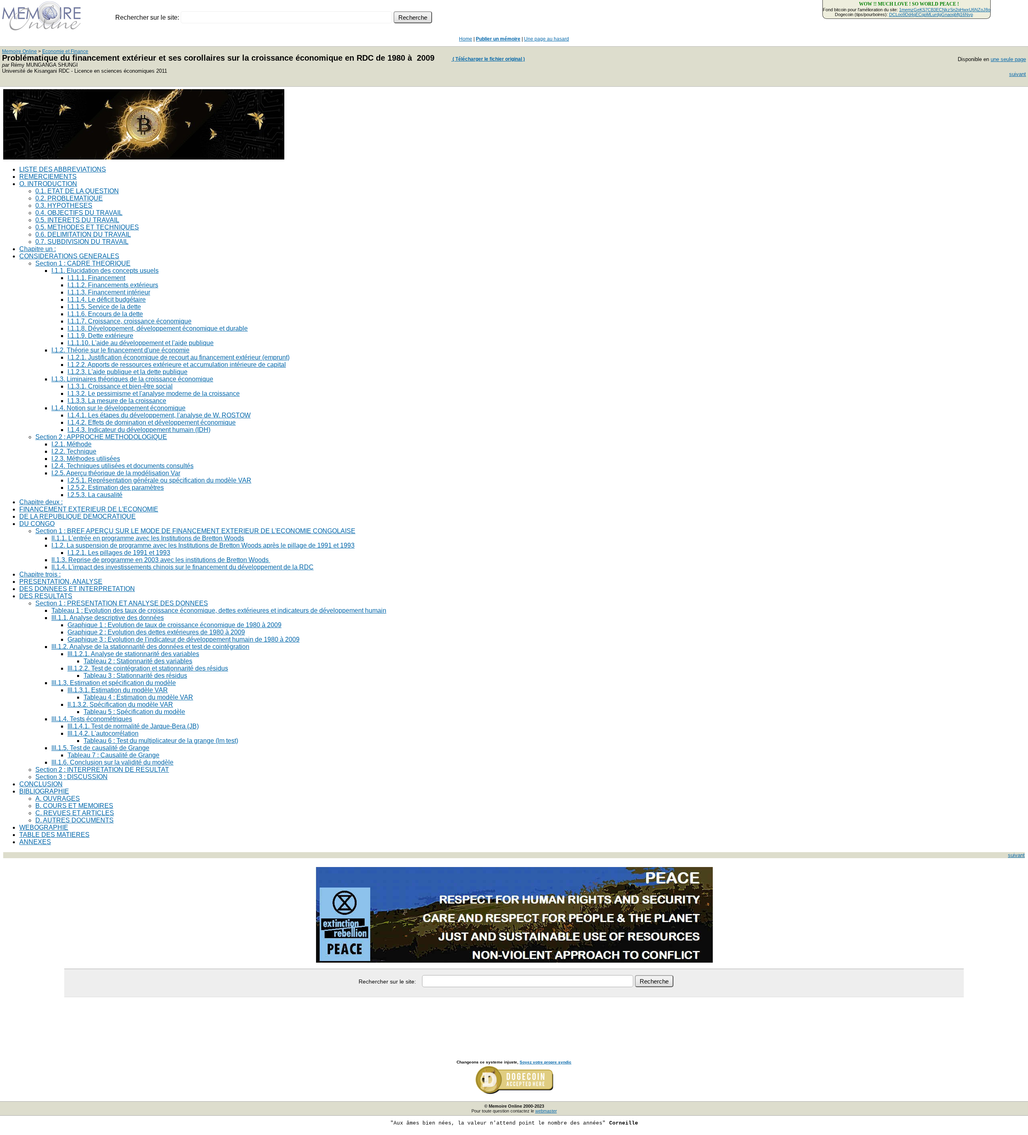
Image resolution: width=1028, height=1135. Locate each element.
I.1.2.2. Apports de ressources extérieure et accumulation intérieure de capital (176, 364)
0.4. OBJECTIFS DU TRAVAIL (78, 212)
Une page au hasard (546, 39)
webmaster (546, 1110)
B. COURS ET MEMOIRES (74, 805)
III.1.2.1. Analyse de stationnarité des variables (133, 653)
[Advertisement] (514, 1020)
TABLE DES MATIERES (54, 834)
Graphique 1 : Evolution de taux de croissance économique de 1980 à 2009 (174, 625)
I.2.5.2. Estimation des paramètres (115, 487)
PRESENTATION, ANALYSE (60, 581)
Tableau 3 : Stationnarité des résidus (135, 675)
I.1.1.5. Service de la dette (104, 306)
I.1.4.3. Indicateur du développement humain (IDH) (138, 429)
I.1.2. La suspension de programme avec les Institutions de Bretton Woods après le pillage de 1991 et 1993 (203, 545)
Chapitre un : (37, 248)
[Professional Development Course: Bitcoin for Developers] (143, 157)
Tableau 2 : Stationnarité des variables (138, 661)
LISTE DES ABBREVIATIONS (62, 169)
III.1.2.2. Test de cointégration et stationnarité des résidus (147, 668)
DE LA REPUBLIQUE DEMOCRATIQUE (77, 516)
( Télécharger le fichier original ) (488, 59)
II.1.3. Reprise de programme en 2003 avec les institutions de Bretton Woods (160, 559)
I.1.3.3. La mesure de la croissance (116, 400)
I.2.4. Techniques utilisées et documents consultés (122, 465)
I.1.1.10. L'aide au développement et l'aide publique (140, 342)
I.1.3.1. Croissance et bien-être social (120, 386)
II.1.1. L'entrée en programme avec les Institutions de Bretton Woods (147, 538)
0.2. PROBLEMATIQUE (69, 198)
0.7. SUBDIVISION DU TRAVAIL (81, 241)
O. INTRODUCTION (48, 183)
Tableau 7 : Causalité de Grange (113, 755)
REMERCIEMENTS (48, 176)
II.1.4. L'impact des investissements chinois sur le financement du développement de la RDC (182, 567)
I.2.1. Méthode (71, 444)
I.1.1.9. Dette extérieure (100, 335)
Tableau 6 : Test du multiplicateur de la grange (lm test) (161, 740)
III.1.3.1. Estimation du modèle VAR (117, 690)
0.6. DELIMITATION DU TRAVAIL (83, 234)
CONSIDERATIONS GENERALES (69, 256)
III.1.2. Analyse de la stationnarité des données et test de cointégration (150, 646)
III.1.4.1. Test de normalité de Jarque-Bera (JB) (133, 726)
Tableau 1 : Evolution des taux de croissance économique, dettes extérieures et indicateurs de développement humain (218, 610)
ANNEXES (35, 841)
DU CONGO (37, 523)
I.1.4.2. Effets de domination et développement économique (151, 422)
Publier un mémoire (498, 39)
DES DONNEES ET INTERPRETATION (77, 588)
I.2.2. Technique (73, 451)
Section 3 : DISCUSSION (71, 776)
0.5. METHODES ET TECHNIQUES (87, 227)
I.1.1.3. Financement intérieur (108, 292)
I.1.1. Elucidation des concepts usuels (105, 270)
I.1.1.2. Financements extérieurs (112, 285)
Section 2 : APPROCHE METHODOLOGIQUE (101, 437)
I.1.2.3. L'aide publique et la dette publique (127, 371)
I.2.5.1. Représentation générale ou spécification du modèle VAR (159, 480)
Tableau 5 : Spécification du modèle (134, 711)
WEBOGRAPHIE (43, 827)
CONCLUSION (41, 784)
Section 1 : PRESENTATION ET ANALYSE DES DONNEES (121, 603)
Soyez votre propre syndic (545, 1062)
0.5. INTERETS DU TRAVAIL (77, 220)
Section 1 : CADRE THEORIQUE (83, 263)
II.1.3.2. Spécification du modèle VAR (120, 704)
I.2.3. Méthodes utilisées (85, 458)
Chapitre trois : (40, 574)
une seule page (1008, 59)
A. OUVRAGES (57, 798)
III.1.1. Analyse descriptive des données (107, 617)
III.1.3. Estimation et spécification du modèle (113, 682)
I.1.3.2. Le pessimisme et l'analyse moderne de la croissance (153, 393)
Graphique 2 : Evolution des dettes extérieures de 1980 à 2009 (156, 632)
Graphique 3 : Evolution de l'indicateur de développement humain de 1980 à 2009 (183, 639)
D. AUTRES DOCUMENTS (74, 820)
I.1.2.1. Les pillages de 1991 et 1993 (118, 552)
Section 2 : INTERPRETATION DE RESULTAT (102, 769)
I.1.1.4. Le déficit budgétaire (106, 299)
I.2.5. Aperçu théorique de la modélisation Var (115, 473)
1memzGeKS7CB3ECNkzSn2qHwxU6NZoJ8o (944, 9)
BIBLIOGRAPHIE (44, 791)
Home (465, 39)
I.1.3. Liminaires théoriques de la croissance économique (132, 379)
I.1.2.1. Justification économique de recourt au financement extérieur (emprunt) (178, 357)
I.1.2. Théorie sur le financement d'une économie (120, 350)
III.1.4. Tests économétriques (91, 719)
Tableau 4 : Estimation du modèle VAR (138, 697)
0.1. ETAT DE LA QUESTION (77, 191)
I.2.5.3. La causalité (94, 494)
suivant (1017, 74)
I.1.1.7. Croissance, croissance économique (129, 321)
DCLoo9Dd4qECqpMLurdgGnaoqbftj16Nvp (931, 14)
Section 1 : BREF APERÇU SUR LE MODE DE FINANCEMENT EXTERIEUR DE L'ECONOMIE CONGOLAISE (195, 531)
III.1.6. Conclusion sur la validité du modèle (112, 762)
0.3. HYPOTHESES (63, 205)
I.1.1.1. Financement (96, 277)
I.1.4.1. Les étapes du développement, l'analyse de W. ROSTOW (159, 415)
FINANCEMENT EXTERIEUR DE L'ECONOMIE (88, 509)
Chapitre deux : (41, 502)
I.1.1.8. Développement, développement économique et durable (157, 328)
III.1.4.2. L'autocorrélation (103, 733)
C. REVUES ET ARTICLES (74, 813)
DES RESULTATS (45, 596)
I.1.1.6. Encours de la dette (105, 314)
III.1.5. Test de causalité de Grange (100, 747)
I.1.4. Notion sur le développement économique (118, 408)
